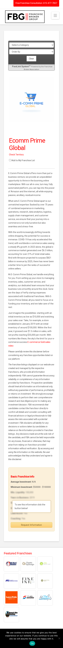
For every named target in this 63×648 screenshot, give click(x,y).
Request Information (31, 525)
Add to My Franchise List (23, 160)
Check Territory (16, 154)
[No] (59, 638)
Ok (32, 643)
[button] (55, 15)
